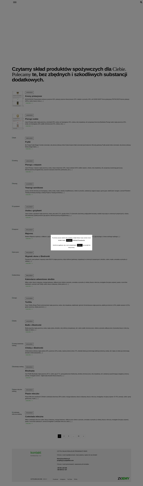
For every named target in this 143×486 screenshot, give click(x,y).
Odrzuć (80, 245)
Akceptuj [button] (69, 240)
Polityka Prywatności (79, 240)
